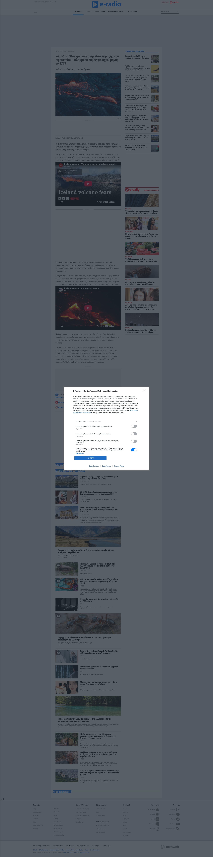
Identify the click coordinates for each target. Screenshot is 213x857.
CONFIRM (90, 458)
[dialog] (106, 428)
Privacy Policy (119, 466)
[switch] (134, 426)
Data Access (106, 466)
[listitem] (106, 421)
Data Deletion (94, 466)
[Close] (145, 391)
